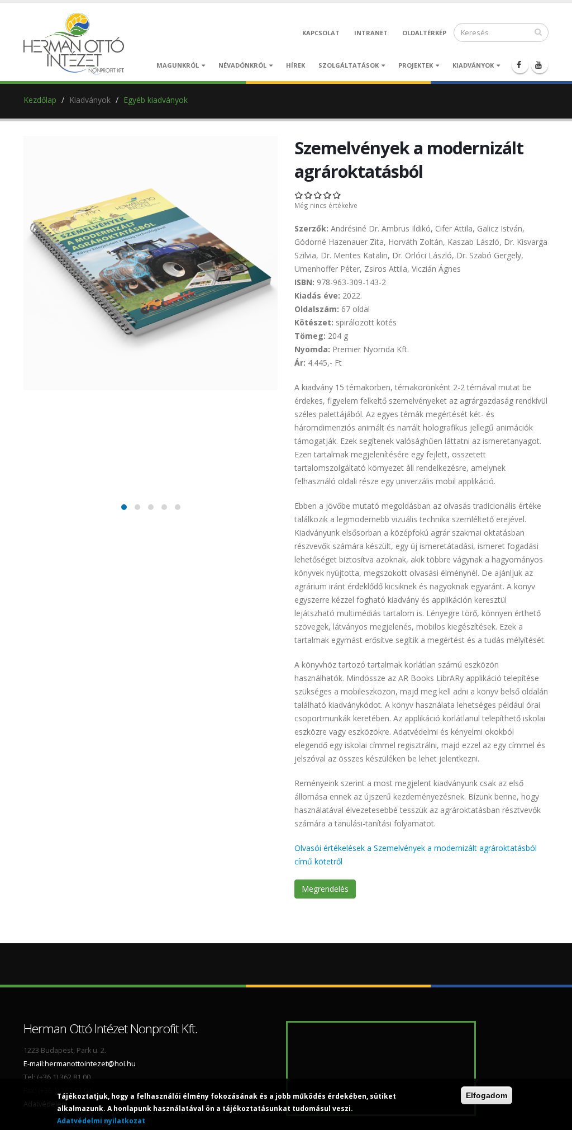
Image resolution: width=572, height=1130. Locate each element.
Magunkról (177, 65)
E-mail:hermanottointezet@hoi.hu (79, 1063)
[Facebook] (520, 64)
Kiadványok (473, 65)
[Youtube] (539, 64)
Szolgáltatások (348, 65)
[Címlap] (76, 42)
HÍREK (295, 65)
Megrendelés (325, 888)
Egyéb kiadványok (155, 99)
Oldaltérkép (424, 33)
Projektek (415, 65)
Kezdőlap (39, 99)
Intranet (371, 33)
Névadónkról (242, 65)
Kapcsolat (321, 33)
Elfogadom (486, 1095)
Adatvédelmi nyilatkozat (101, 1121)
